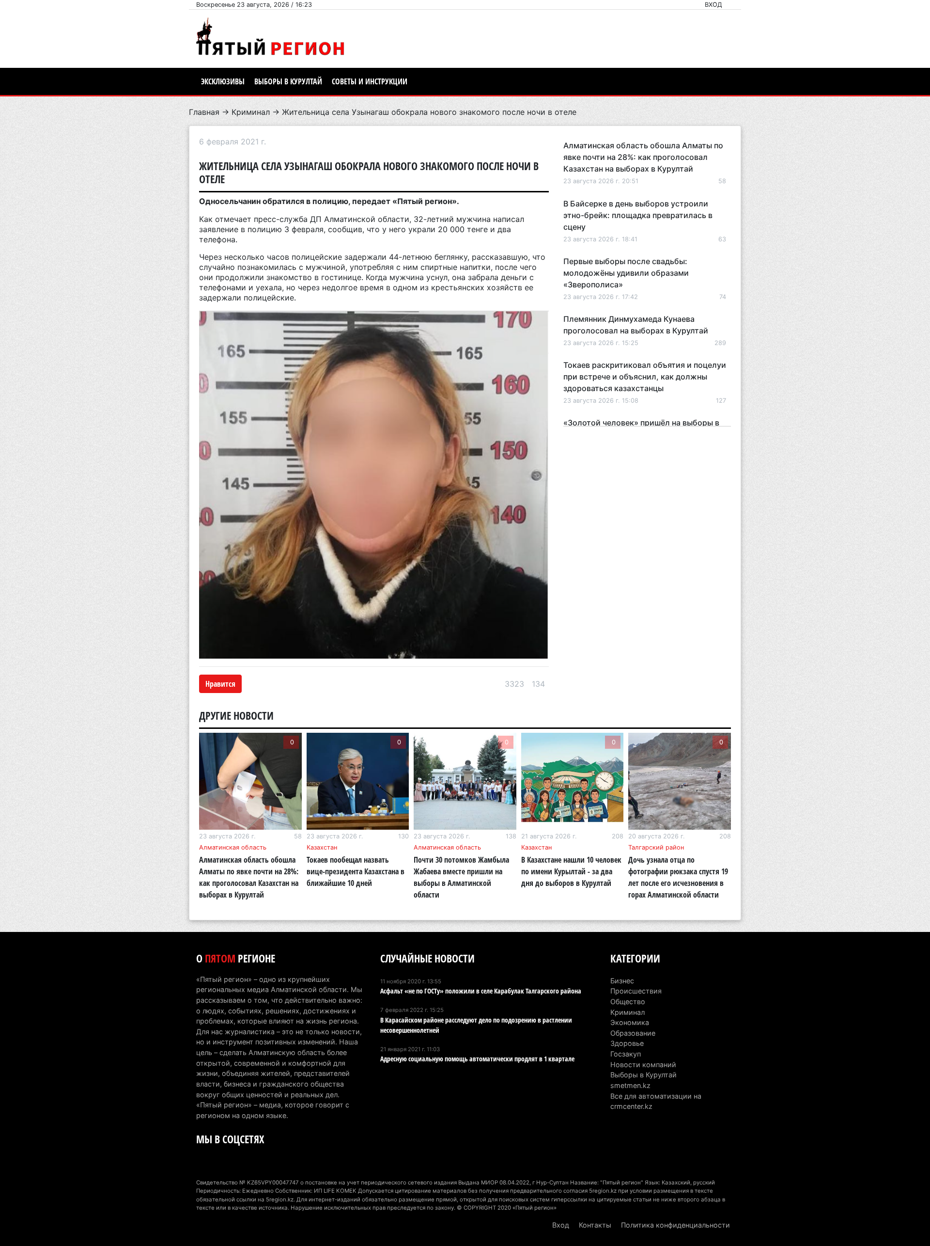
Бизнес (622, 981)
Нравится (220, 683)
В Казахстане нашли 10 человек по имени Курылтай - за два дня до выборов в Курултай (571, 871)
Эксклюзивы (223, 81)
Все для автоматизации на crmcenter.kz (655, 1101)
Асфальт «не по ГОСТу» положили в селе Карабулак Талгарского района (480, 990)
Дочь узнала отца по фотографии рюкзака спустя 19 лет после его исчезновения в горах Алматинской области (678, 877)
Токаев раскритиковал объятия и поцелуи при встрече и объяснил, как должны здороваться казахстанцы (644, 376)
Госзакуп (625, 1054)
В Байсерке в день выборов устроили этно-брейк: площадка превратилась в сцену (638, 215)
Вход (713, 4)
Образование (632, 1033)
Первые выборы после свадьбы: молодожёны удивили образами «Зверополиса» (626, 272)
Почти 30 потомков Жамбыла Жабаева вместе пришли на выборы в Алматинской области (461, 877)
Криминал (251, 112)
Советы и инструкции (369, 81)
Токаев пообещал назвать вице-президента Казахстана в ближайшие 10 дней (355, 871)
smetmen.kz (630, 1085)
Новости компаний (643, 1064)
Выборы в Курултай (288, 81)
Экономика (629, 1022)
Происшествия (636, 991)
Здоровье (627, 1043)
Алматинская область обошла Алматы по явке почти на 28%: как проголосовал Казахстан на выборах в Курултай (643, 157)
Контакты (595, 1225)
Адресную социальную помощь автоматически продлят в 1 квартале (477, 1058)
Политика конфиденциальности (675, 1225)
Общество (627, 1001)
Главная (204, 112)
